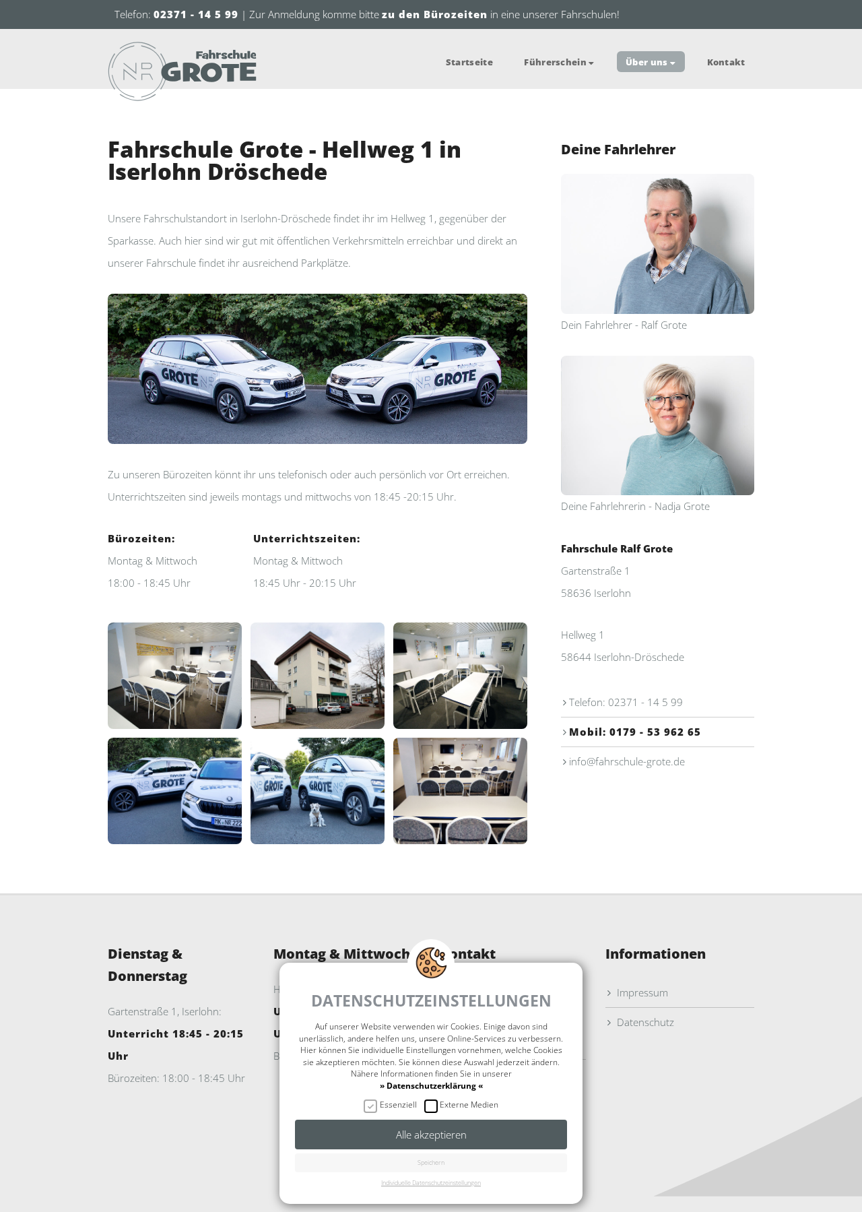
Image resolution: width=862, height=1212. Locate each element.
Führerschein (556, 61)
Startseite (469, 61)
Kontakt (726, 61)
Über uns (648, 61)
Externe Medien (469, 1104)
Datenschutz (644, 1022)
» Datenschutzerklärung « (431, 1085)
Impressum (641, 992)
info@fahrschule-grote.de (627, 761)
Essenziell (398, 1104)
